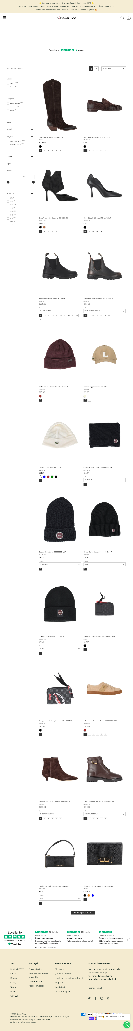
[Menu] (4, 17)
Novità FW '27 (17, 969)
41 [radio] (60, 150)
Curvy (13, 982)
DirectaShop (21, 1014)
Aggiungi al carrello (60, 131)
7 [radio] (48, 315)
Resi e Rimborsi (36, 986)
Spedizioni (60, 987)
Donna (13, 978)
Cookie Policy (35, 981)
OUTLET (14, 996)
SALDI (13, 974)
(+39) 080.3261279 (63, 974)
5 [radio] (97, 315)
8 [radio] (56, 315)
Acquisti (59, 982)
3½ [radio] (85, 315)
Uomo (13, 987)
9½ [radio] (69, 315)
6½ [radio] (44, 315)
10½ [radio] (77, 315)
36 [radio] (40, 150)
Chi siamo (59, 969)
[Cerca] (122, 18)
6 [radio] (40, 315)
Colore (41, 308)
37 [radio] (44, 150)
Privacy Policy (35, 969)
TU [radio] (40, 400)
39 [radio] (52, 150)
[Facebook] (95, 998)
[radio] (40, 146)
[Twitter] (89, 998)
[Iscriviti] (121, 988)
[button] (91, 68)
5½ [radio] (101, 315)
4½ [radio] (93, 315)
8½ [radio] (61, 315)
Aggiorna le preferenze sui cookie (23, 1022)
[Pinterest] (108, 998)
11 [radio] (40, 319)
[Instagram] (101, 998)
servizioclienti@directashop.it (69, 978)
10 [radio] (72, 315)
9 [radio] (64, 315)
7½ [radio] (53, 315)
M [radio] (85, 400)
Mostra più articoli (82, 912)
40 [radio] (56, 150)
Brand (13, 991)
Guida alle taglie (62, 991)
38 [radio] (48, 150)
